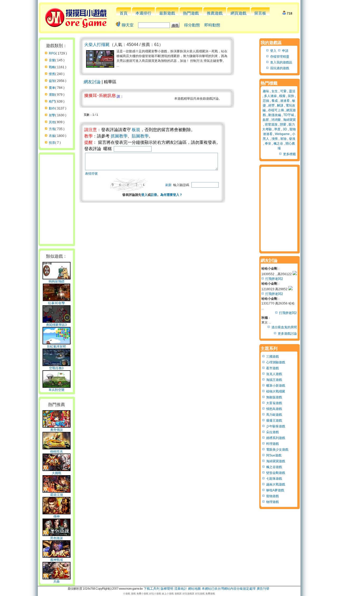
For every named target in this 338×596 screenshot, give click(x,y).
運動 (52, 94)
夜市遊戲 (272, 368)
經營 (271, 105)
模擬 (282, 96)
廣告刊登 (263, 588)
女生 (274, 91)
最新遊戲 (167, 13)
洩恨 (274, 139)
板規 (136, 129)
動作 (52, 108)
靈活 (292, 91)
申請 (285, 51)
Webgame (282, 134)
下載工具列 (151, 588)
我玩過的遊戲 (279, 68)
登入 (144, 195)
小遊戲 (126, 593)
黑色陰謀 (56, 538)
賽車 (52, 88)
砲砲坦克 (56, 451)
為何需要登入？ (171, 195)
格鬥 (52, 101)
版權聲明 (167, 588)
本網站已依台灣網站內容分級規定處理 (229, 588)
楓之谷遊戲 (274, 467)
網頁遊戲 (238, 13)
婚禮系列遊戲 (275, 438)
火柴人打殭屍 (97, 44)
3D (285, 129)
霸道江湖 (56, 495)
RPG (52, 53)
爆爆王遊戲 (274, 420)
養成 (274, 101)
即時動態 (212, 25)
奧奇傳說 (56, 430)
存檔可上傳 (276, 110)
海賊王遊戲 (274, 380)
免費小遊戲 (142, 593)
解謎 (280, 105)
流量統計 (180, 588)
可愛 (283, 91)
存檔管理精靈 (279, 56)
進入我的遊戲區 (281, 62)
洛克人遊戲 (274, 374)
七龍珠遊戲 (274, 479)
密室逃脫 (271, 124)
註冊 (154, 195)
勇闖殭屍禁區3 (56, 325)
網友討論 (92, 82)
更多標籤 (289, 154)
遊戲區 (178, 593)
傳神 (56, 516)
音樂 (52, 60)
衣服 (52, 136)
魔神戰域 (56, 560)
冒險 (283, 139)
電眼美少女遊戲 (277, 449)
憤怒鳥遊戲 (274, 409)
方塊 (52, 129)
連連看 (285, 101)
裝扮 (291, 96)
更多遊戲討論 (287, 333)
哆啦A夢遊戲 (275, 490)
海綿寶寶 (289, 120)
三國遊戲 (272, 356)
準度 (277, 129)
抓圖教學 (119, 136)
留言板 (260, 13)
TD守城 (288, 115)
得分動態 (192, 25)
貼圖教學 (140, 136)
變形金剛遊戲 (275, 473)
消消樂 (276, 120)
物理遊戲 (272, 502)
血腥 (265, 120)
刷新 (168, 185)
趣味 (266, 91)
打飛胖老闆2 (274, 279)
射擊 (52, 115)
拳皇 (268, 143)
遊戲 (133, 593)
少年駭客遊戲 (275, 426)
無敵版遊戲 (274, 397)
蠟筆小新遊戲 (275, 385)
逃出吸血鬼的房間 (284, 327)
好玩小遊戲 (155, 593)
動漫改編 (274, 115)
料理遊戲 (272, 444)
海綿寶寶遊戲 (275, 461)
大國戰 (56, 473)
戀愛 (283, 124)
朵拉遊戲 (272, 432)
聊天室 (128, 25)
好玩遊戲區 (188, 593)
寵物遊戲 (272, 496)
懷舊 (52, 74)
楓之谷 (278, 143)
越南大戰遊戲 (275, 484)
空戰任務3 (56, 368)
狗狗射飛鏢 (56, 281)
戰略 (52, 67)
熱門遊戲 (191, 13)
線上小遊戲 (168, 593)
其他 (52, 122)
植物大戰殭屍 (275, 391)
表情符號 (91, 173)
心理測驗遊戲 (275, 362)
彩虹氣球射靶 (56, 346)
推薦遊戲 (215, 13)
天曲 (56, 581)
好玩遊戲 (200, 593)
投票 (52, 143)
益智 (52, 81)
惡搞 (266, 101)
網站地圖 (194, 588)
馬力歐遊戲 (274, 415)
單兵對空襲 (56, 390)
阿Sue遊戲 (273, 455)
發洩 (292, 139)
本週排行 (143, 13)
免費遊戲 (210, 593)
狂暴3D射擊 (56, 303)
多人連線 (270, 96)
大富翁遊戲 (274, 403)
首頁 (124, 13)
